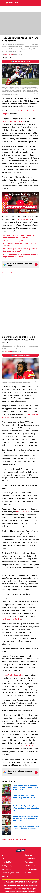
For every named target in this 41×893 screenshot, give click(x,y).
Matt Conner (8, 54)
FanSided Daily (7, 862)
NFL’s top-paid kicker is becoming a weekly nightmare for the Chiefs (20, 255)
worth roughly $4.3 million (11, 619)
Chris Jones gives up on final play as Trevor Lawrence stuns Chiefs (20, 250)
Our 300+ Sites (30, 858)
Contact (5, 858)
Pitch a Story (29, 862)
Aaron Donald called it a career (13, 121)
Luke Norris (8, 351)
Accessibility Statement (10, 873)
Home (4, 273)
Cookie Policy (7, 869)
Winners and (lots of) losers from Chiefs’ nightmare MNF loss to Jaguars (19, 236)
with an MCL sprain (23, 512)
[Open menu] (3, 3)
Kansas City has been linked (12, 675)
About (4, 855)
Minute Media (11, 881)
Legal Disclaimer (31, 869)
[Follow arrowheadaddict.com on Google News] (36, 264)
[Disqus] (21, 301)
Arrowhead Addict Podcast (15, 273)
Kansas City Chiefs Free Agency (17, 839)
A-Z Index (28, 873)
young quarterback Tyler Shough (25, 746)
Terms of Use (30, 866)
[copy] (13, 58)
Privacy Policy (7, 866)
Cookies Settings (8, 876)
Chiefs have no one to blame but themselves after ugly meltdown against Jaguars (19, 243)
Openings (28, 855)
